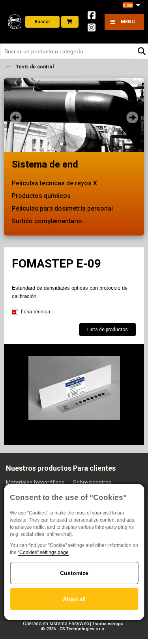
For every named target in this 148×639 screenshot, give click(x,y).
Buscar (42, 22)
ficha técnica (35, 312)
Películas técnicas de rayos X (54, 183)
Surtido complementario (47, 221)
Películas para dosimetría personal (62, 208)
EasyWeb (79, 623)
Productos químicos (41, 196)
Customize (74, 573)
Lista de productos (107, 329)
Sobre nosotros (92, 482)
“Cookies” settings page (43, 552)
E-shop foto (70, 22)
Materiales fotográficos (35, 482)
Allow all (74, 599)
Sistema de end (45, 164)
